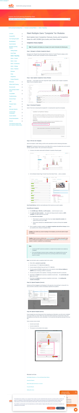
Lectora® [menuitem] (11, 33)
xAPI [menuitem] (10, 101)
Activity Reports (62, 239)
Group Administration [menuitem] (13, 118)
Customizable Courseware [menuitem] (12, 112)
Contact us (66, 5)
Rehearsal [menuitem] (11, 81)
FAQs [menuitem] (12, 74)
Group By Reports (30, 386)
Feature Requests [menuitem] (14, 79)
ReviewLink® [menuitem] (12, 87)
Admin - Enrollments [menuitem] (15, 63)
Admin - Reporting (43, 27)
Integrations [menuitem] (13, 76)
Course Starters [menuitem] (12, 115)
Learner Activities (50, 238)
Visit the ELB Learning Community (23, 5)
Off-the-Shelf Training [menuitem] (14, 84)
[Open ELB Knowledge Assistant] (76, 410)
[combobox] (38, 19)
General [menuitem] (11, 121)
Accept (51, 408)
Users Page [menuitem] (13, 53)
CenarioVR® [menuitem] (12, 36)
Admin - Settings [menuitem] (14, 66)
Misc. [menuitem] (10, 106)
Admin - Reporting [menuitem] (15, 55)
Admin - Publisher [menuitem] (14, 68)
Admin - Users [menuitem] (14, 61)
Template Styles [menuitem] (12, 104)
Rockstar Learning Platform (31, 27)
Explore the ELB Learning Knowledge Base (22, 16)
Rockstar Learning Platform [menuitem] (13, 47)
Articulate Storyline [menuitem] (13, 109)
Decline (60, 408)
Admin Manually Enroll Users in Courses (35, 383)
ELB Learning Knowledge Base (15, 27)
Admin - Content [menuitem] (14, 58)
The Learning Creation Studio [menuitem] (14, 90)
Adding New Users (30, 389)
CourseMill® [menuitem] (12, 93)
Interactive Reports (30, 380)
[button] (22, 33)
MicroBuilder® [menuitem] (12, 41)
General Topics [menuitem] (12, 98)
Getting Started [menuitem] (14, 50)
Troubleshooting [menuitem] (12, 96)
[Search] (69, 19)
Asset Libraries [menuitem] (12, 44)
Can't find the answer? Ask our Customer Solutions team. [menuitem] (15, 124)
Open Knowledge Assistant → (68, 405)
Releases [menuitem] (13, 71)
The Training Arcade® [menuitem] (14, 38)
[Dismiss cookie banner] (64, 396)
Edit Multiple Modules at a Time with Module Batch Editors (38, 377)
